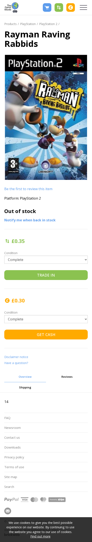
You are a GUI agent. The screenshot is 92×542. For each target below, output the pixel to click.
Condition (11, 253)
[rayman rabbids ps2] (46, 117)
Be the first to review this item (28, 189)
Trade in (46, 275)
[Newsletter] (8, 511)
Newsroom (12, 427)
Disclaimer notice (16, 357)
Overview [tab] (25, 377)
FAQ (7, 418)
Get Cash (46, 334)
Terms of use (14, 467)
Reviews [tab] (67, 377)
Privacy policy (14, 457)
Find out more (40, 536)
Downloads (12, 447)
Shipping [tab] (25, 387)
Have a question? (16, 363)
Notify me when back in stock (30, 220)
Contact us (12, 437)
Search (9, 486)
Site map (10, 477)
